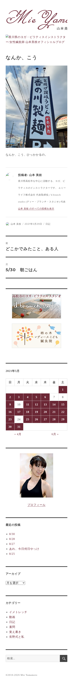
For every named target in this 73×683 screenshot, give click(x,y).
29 (62, 419)
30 (10, 426)
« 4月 (17, 434)
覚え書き (15, 631)
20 (45, 411)
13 (45, 404)
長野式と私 (16, 636)
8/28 (12, 538)
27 (45, 419)
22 (62, 411)
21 (54, 411)
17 (19, 411)
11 (27, 404)
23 (10, 419)
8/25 (12, 553)
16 (10, 411)
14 (54, 404)
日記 (48, 223)
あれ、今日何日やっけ (24, 548)
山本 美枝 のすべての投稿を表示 (36, 208)
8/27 (12, 543)
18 (27, 411)
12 (36, 404)
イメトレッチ (18, 612)
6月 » (55, 434)
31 (19, 426)
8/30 (12, 533)
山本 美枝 (16, 223)
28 (54, 419)
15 (62, 404)
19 (36, 411)
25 (27, 419)
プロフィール (36, 504)
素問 (12, 626)
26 (36, 419)
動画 (12, 617)
